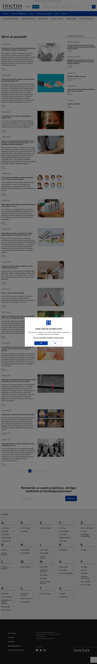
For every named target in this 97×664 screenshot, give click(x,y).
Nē (55, 343)
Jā (41, 343)
